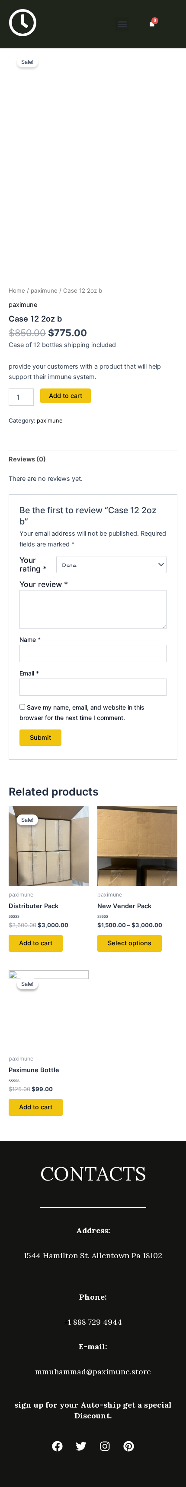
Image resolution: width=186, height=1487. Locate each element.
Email (29, 673)
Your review (43, 584)
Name (30, 639)
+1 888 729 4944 (93, 1322)
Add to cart (65, 396)
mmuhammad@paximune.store (93, 1372)
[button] (122, 24)
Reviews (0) (27, 459)
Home (17, 290)
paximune (44, 290)
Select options (129, 943)
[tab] (93, 459)
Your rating (33, 564)
